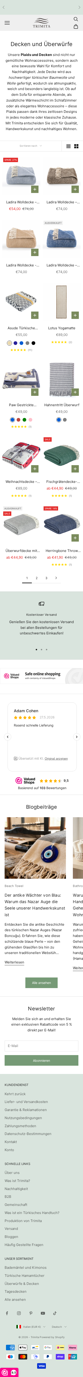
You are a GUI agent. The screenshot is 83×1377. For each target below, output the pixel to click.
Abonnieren (41, 1060)
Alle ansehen (41, 983)
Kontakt (11, 1142)
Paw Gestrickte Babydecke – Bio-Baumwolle (21, 405)
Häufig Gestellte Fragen (24, 1245)
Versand (11, 1228)
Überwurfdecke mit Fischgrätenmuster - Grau (21, 551)
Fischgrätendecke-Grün (61, 482)
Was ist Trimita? (17, 1181)
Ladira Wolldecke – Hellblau (21, 202)
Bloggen (11, 1236)
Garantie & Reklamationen (26, 1110)
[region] (41, 621)
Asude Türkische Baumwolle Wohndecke (21, 328)
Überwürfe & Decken (22, 1283)
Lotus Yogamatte (61, 328)
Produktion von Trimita (23, 1221)
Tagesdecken (16, 1291)
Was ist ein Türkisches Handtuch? (32, 1213)
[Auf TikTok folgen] (55, 1313)
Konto (9, 1150)
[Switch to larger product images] (68, 146)
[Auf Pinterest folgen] (31, 1313)
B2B (8, 1196)
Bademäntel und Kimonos (26, 1267)
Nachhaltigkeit (16, 1189)
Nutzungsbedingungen (23, 1118)
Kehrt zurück (15, 1094)
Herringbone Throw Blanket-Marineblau (62, 551)
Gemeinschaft (16, 1204)
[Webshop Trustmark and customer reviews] (41, 676)
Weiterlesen (14, 962)
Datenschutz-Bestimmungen (28, 1134)
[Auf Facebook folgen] (7, 1313)
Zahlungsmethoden (20, 1126)
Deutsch (57, 1326)
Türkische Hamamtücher (24, 1275)
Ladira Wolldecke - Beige (21, 265)
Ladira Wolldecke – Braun (62, 202)
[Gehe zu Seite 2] (56, 578)
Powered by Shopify (52, 1337)
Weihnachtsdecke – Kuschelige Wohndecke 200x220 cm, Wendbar (21, 482)
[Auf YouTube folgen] (43, 1313)
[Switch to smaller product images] (76, 146)
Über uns (12, 1172)
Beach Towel (14, 886)
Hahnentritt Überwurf (61, 405)
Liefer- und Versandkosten (26, 1102)
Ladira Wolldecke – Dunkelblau (62, 265)
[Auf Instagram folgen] (19, 1313)
